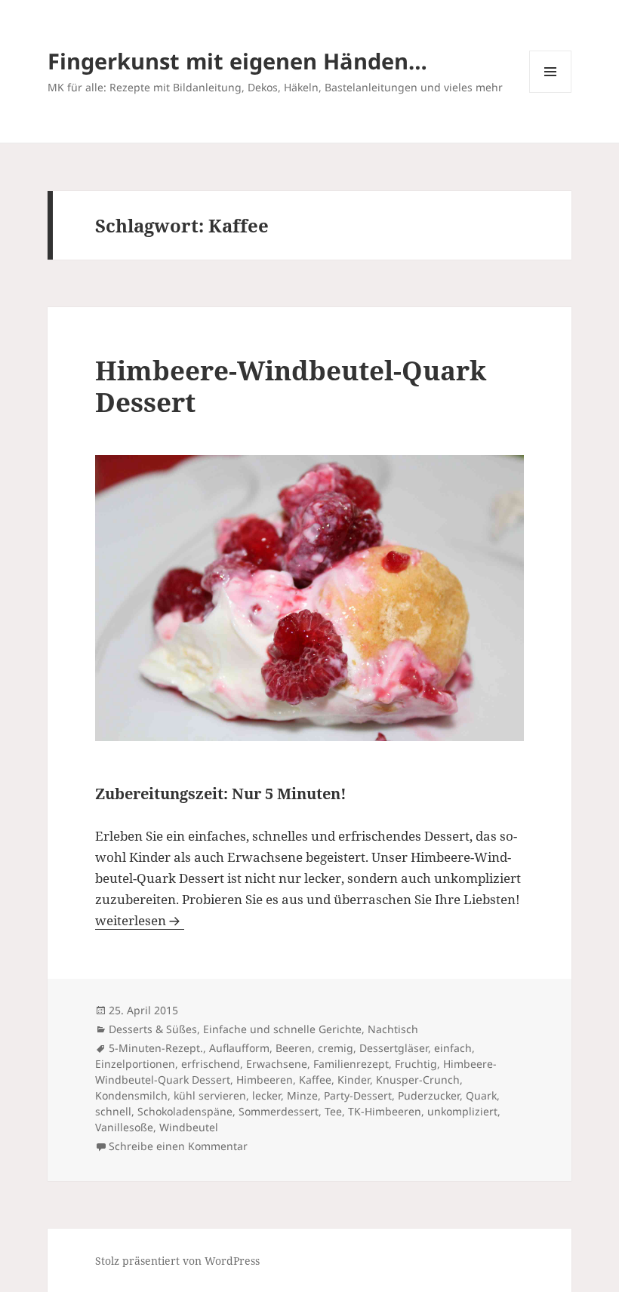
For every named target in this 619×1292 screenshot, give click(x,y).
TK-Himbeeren (384, 1111)
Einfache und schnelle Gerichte (282, 1029)
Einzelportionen (135, 1064)
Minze (302, 1095)
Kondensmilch (131, 1095)
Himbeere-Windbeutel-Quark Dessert (290, 386)
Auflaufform (239, 1048)
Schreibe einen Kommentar (178, 1146)
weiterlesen (139, 920)
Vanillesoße (124, 1127)
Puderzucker (429, 1095)
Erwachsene (276, 1064)
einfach (453, 1048)
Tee (333, 1111)
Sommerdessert (279, 1111)
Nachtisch (393, 1029)
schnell (113, 1111)
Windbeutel (188, 1127)
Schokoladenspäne (185, 1111)
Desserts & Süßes (153, 1029)
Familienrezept (351, 1064)
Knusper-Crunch (418, 1079)
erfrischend (210, 1064)
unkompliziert (462, 1111)
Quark (481, 1095)
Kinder (353, 1079)
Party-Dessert (358, 1095)
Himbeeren (264, 1079)
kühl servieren (210, 1095)
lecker (266, 1095)
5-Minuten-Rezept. (156, 1048)
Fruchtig (416, 1064)
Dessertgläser (393, 1048)
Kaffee (315, 1079)
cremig (335, 1048)
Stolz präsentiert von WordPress (177, 1261)
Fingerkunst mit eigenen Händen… (237, 60)
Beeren (294, 1048)
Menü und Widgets (550, 92)
